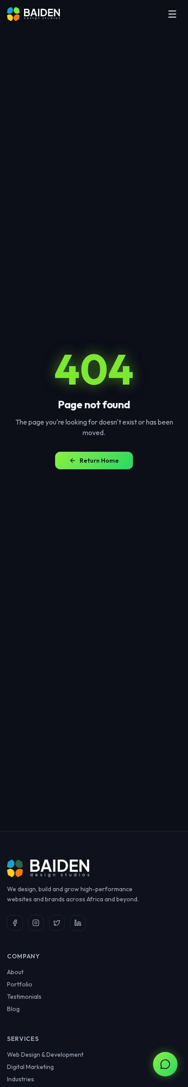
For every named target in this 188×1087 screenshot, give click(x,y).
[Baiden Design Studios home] (33, 14)
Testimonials (24, 997)
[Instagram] (36, 923)
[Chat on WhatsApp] (165, 1064)
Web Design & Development (45, 1054)
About (15, 972)
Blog (13, 1009)
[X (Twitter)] (57, 923)
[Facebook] (15, 923)
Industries (20, 1079)
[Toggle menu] (172, 14)
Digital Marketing (30, 1067)
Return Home (99, 460)
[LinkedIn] (78, 923)
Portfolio (19, 984)
